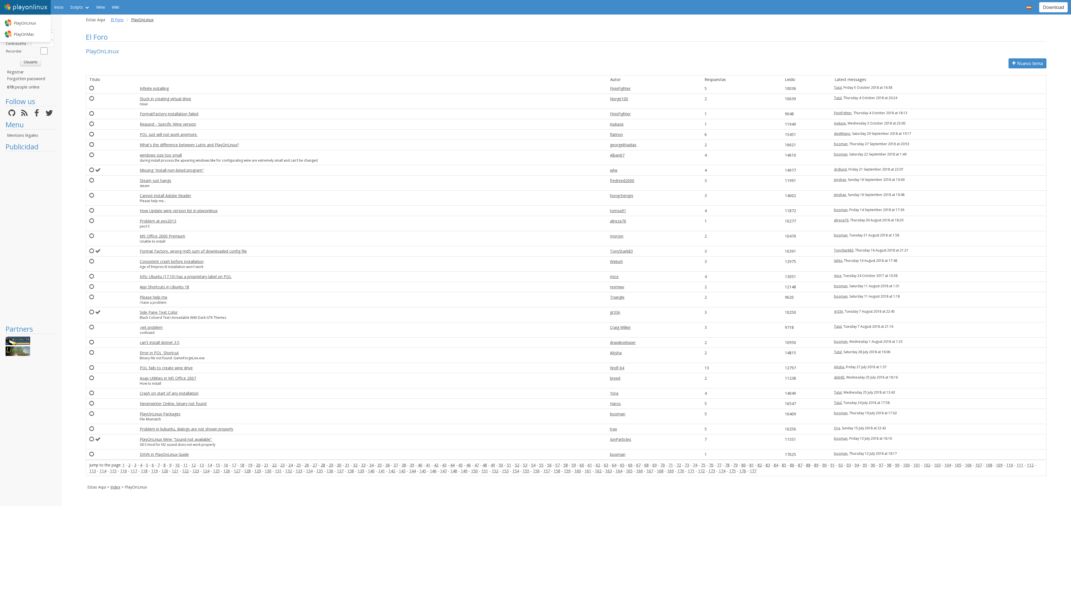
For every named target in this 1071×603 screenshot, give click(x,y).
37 (396, 465)
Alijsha (616, 352)
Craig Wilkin (620, 327)
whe (613, 170)
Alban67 (617, 155)
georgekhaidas (623, 144)
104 (947, 465)
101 (916, 465)
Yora (614, 393)
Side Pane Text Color (159, 312)
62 (598, 465)
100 (906, 465)
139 (361, 470)
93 (848, 465)
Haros (615, 403)
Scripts (76, 7)
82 (760, 465)
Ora (837, 428)
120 (164, 470)
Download (1053, 7)
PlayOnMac (24, 34)
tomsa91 (618, 210)
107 (978, 465)
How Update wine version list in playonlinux (179, 210)
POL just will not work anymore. (168, 134)
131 (278, 470)
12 (193, 465)
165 (629, 470)
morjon (616, 236)
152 (495, 470)
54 (533, 465)
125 (216, 470)
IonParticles (620, 439)
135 (319, 470)
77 (719, 465)
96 (873, 465)
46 (468, 465)
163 (608, 470)
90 (824, 465)
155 (526, 470)
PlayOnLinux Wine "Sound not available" (176, 439)
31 (347, 465)
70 (662, 465)
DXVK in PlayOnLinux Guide (164, 454)
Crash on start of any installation (169, 393)
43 (444, 465)
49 (493, 465)
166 (639, 470)
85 (784, 465)
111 (1020, 465)
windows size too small (161, 155)
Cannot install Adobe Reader (165, 195)
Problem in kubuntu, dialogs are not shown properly (186, 429)
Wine (100, 7)
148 (453, 470)
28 (323, 465)
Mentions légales (22, 135)
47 (476, 465)
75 (703, 465)
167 (650, 470)
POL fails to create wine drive (166, 367)
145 (422, 470)
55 (541, 465)
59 (573, 465)
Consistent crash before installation (172, 261)
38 (404, 465)
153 (505, 470)
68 (646, 465)
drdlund (840, 169)
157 (546, 470)
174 (722, 470)
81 (751, 465)
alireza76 (618, 221)
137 (340, 470)
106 (968, 465)
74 (695, 465)
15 (218, 465)
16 (226, 465)
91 (832, 465)
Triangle (617, 297)
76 (711, 465)
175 (732, 470)
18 (242, 465)
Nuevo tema (1030, 63)
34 (371, 465)
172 (701, 470)
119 (154, 470)
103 (937, 465)
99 (897, 465)
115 (113, 470)
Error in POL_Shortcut (159, 352)
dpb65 (839, 377)
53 (525, 465)
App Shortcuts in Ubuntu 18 (164, 286)
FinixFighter (620, 88)
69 (654, 465)
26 (307, 465)
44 (452, 465)
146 (433, 470)
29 (331, 465)
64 (614, 465)
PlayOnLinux (25, 23)
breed (615, 378)
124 (206, 470)
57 (557, 465)
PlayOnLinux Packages (160, 414)
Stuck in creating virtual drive (165, 98)
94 (857, 465)
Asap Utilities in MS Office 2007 (168, 378)
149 (464, 470)
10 (177, 465)
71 (671, 465)
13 (201, 465)
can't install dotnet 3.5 (159, 342)
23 (282, 465)
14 (210, 465)
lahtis (838, 260)
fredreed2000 (622, 180)
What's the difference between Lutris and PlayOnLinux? (189, 144)
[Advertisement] (31, 238)
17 (234, 465)
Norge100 (619, 98)
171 (691, 470)
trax (613, 429)
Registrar (15, 72)
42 (436, 465)
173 (711, 470)
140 (371, 470)
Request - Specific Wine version (168, 124)
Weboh (616, 261)
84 (776, 465)
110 (1009, 465)
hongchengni (621, 195)
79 (735, 465)
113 (92, 470)
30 (339, 465)
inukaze (617, 124)
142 (392, 470)
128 (247, 470)
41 (428, 465)
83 (768, 465)
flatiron (616, 134)
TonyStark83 (621, 251)
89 (816, 465)
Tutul (838, 87)
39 (412, 465)
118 (144, 470)
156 (536, 470)
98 (889, 465)
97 (881, 465)
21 (266, 465)
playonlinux (30, 7)
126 (226, 470)
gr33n (615, 312)
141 (381, 470)
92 (840, 465)
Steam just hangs (155, 180)
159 (567, 470)
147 (443, 470)
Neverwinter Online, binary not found (173, 403)
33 (363, 465)
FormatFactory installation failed (169, 113)
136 (330, 470)
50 (501, 465)
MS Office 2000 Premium (162, 236)
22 (274, 465)
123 (195, 470)
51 (509, 465)
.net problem (151, 327)
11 (185, 465)
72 (679, 465)
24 (290, 465)
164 (619, 470)
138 (350, 470)
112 (1030, 465)
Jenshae (840, 179)
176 (742, 470)
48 (485, 465)
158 (557, 470)
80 (743, 465)
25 (298, 465)
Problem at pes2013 (158, 221)
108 (989, 465)
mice (614, 276)
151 (484, 470)
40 (420, 465)
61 (590, 465)
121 (175, 470)
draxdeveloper (623, 342)
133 (299, 470)
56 (549, 465)
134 (309, 470)
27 (315, 465)
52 (517, 465)
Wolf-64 (617, 367)
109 (999, 465)
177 (753, 470)
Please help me (153, 297)
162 (598, 470)
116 (123, 470)
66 (630, 465)
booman (841, 144)
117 (134, 470)
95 (865, 465)
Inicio (59, 7)
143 (402, 470)
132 (288, 470)
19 (250, 465)
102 (927, 465)
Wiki (115, 7)
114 (103, 470)
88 (808, 465)
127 (237, 470)
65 (622, 465)
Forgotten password (26, 78)
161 (588, 470)
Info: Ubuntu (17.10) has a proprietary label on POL (185, 276)
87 (800, 465)
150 (474, 470)
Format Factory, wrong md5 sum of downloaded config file (193, 251)
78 (727, 465)
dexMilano (842, 133)
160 (577, 470)
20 (258, 465)
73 (687, 465)
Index (115, 487)
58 (565, 465)
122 (185, 470)
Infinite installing (154, 88)
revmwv (617, 286)
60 (582, 465)
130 (268, 470)
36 (387, 465)
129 (257, 470)
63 (606, 465)
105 (958, 465)
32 (355, 465)
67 (638, 465)
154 (515, 470)
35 (379, 465)
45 (460, 465)
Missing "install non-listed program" (172, 170)
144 (412, 470)
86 (792, 465)
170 (680, 470)
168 (660, 470)
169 (670, 470)
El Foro (117, 19)
